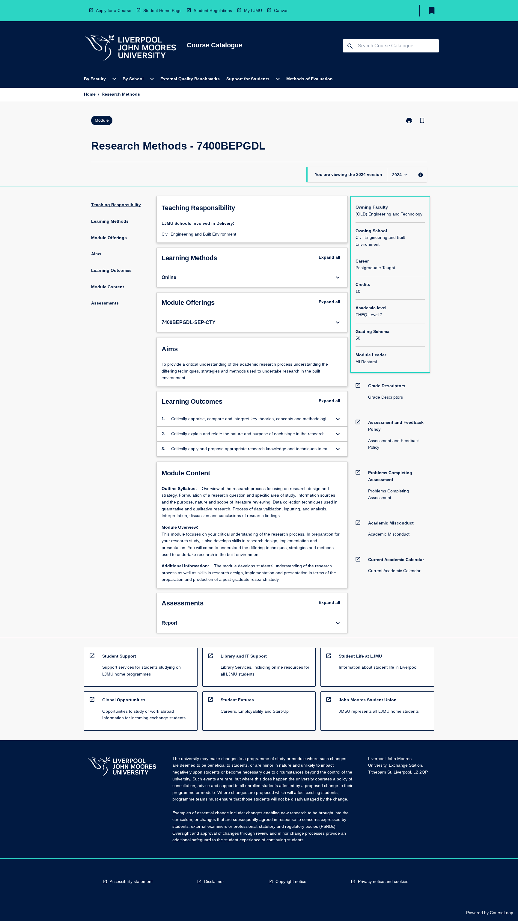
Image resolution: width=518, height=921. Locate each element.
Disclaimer (214, 881)
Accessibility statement (131, 881)
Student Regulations (213, 10)
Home (90, 94)
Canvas (281, 10)
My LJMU (253, 10)
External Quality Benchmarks (190, 78)
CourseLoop (501, 912)
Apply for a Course (113, 10)
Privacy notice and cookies (383, 881)
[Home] (130, 48)
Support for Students (247, 78)
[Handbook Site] (122, 767)
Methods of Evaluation (309, 78)
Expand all (329, 257)
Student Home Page (162, 10)
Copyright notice (290, 881)
